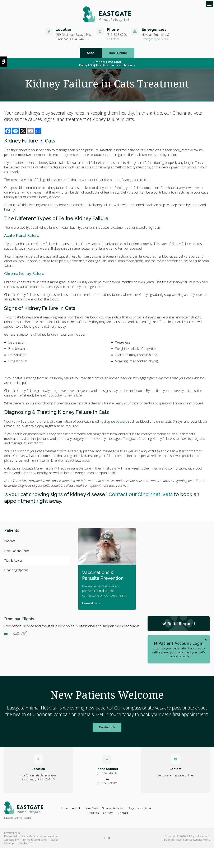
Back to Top (25, 843)
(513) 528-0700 (117, 35)
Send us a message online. (176, 775)
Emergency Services (155, 39)
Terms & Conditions (34, 840)
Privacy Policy (12, 833)
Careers (108, 813)
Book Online (118, 53)
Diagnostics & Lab (140, 808)
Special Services (113, 808)
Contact (123, 813)
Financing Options (16, 570)
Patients (9, 541)
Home (64, 808)
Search (55, 840)
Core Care (91, 808)
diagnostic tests (115, 421)
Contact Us (107, 727)
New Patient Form (16, 551)
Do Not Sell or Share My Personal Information (31, 836)
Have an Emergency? (155, 35)
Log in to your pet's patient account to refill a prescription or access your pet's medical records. (178, 649)
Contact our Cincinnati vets (141, 494)
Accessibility (11, 840)
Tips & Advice (13, 560)
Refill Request (181, 623)
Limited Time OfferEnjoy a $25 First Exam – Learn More (105, 63)
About (76, 808)
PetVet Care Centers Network (192, 840)
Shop (90, 53)
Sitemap (9, 843)
